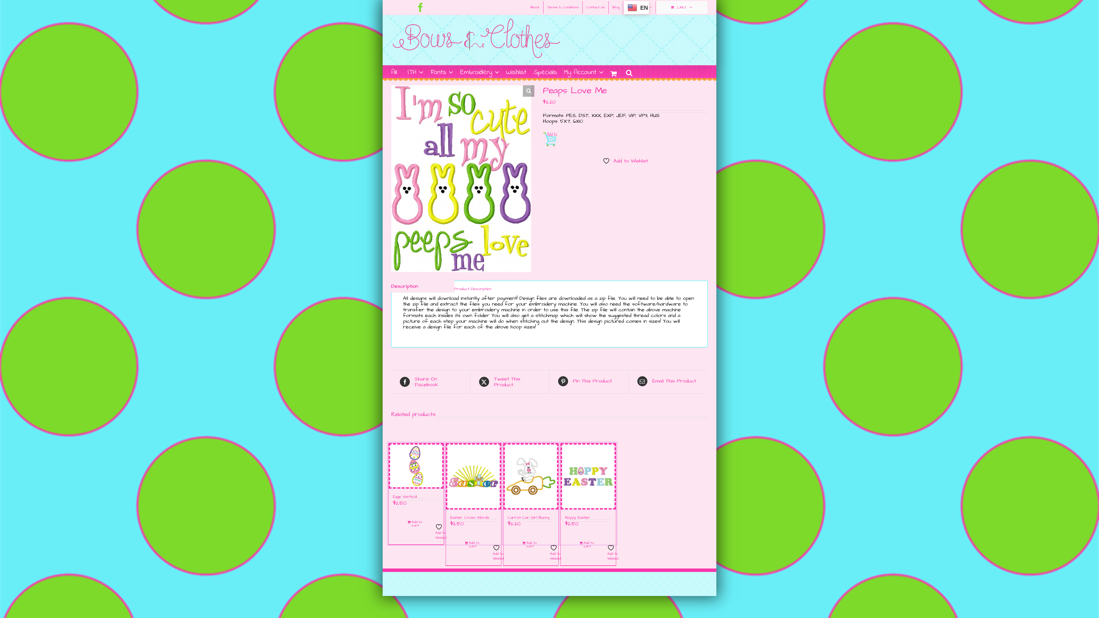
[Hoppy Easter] (588, 476)
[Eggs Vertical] (416, 466)
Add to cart (551, 139)
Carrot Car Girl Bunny (529, 517)
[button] (629, 72)
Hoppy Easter (577, 517)
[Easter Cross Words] (473, 476)
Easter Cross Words (469, 517)
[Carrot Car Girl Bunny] (530, 476)
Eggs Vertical (405, 497)
